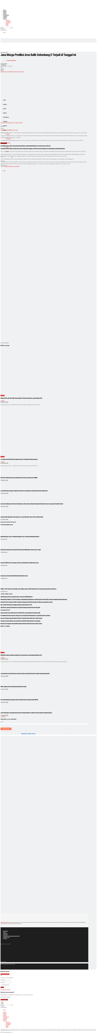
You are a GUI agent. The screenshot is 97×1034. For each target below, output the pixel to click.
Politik (4, 10)
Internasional (8, 21)
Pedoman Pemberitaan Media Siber (11, 936)
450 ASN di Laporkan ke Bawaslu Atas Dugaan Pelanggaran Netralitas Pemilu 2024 (20, 607)
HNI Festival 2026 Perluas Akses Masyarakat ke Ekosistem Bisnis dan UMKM (19, 477)
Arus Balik (5, 166)
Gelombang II (11, 166)
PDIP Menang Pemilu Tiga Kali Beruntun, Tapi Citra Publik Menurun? (17, 596)
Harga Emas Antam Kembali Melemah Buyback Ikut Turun (14, 575)
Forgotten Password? (6, 989)
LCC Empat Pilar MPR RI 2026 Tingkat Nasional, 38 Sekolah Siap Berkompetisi (19, 459)
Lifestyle (7, 20)
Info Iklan (5, 934)
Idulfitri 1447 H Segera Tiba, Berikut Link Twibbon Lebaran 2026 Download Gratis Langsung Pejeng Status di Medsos (28, 589)
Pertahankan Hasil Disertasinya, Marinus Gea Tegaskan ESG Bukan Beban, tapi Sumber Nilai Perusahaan (25, 615)
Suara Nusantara (11, 60)
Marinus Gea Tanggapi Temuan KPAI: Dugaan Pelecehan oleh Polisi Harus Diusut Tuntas (21, 623)
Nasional (5, 13)
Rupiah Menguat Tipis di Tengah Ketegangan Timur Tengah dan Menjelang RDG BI (20, 536)
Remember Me (5, 985)
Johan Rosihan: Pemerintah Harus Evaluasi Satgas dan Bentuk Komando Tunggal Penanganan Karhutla (25, 673)
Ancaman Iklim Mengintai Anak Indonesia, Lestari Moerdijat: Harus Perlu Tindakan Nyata (22, 517)
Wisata (7, 24)
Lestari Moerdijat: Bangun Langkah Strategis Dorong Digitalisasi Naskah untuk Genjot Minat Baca (24, 490)
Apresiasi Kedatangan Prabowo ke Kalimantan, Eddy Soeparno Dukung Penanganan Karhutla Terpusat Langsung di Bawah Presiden (32, 504)
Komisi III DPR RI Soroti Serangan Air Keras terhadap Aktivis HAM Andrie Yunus (20, 562)
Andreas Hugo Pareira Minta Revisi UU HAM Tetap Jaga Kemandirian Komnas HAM (20, 613)
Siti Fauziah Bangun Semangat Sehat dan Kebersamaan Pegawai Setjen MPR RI (19, 699)
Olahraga (5, 11)
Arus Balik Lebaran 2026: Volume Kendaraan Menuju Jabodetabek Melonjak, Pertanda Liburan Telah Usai (26, 146)
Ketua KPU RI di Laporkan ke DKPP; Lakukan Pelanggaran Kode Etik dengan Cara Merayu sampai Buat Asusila (27, 602)
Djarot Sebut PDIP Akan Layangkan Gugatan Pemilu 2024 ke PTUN (16, 604)
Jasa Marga (16, 166)
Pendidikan (8, 22)
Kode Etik (5, 933)
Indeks (7, 25)
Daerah (4, 12)
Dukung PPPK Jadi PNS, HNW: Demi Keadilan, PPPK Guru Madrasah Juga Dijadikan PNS (21, 398)
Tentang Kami (6, 937)
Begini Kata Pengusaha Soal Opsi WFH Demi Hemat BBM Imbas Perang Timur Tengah (21, 549)
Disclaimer (5, 931)
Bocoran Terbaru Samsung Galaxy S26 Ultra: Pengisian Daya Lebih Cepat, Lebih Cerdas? (21, 618)
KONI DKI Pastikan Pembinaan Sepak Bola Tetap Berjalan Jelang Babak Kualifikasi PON (21, 655)
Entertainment (6, 15)
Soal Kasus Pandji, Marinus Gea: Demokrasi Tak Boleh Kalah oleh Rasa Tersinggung (20, 621)
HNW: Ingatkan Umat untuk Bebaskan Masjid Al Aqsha (13, 686)
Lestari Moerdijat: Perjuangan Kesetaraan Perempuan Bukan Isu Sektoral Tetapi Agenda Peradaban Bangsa (26, 712)
